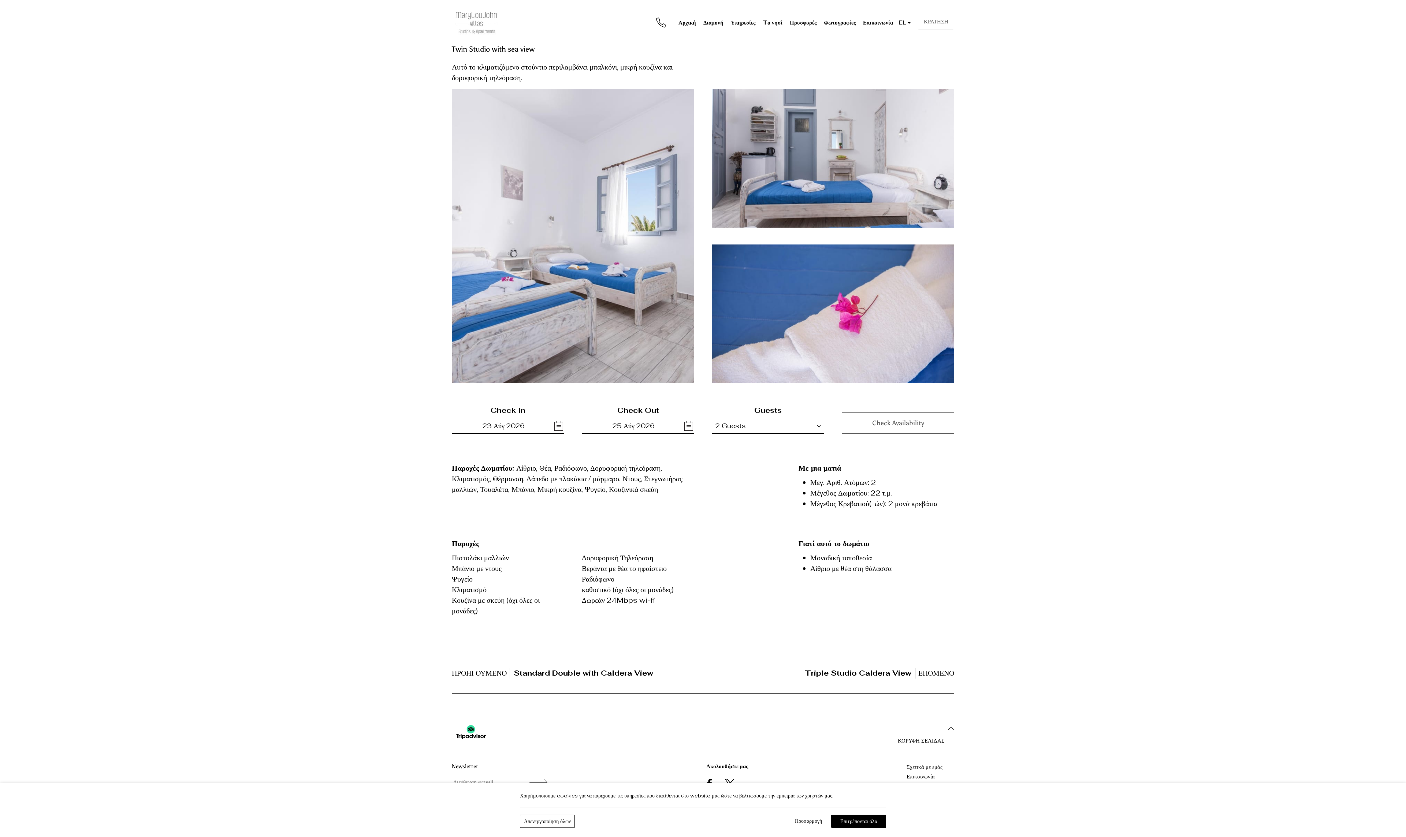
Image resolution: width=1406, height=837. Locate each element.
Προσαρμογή (808, 821)
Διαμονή (713, 22)
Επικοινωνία (878, 22)
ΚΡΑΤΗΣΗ (936, 21)
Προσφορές (803, 22)
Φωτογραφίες (840, 22)
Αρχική (687, 22)
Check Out (638, 410)
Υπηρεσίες (743, 22)
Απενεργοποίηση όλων (547, 821)
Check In (508, 410)
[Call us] (661, 21)
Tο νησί (772, 22)
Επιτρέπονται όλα (858, 821)
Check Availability (898, 423)
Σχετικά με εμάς (924, 766)
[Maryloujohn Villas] (476, 21)
